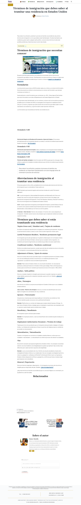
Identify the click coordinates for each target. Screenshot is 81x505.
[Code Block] (34, 467)
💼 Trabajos (23, 1)
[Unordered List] (31, 467)
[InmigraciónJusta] (10, 1)
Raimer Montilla (45, 16)
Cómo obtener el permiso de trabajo (46, 151)
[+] (39, 467)
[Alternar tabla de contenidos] (61, 46)
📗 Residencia (31, 1)
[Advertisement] (40, 26)
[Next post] (62, 423)
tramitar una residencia (28, 410)
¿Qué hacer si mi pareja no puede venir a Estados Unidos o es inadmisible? (51, 423)
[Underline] (26, 467)
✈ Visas (66, 1)
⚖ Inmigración (49, 1)
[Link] (36, 467)
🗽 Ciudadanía (59, 1)
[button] (71, 1)
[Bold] (23, 467)
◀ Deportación (40, 1)
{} (37, 467)
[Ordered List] (29, 467)
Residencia (10, 4)
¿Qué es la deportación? (47, 367)
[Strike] (28, 467)
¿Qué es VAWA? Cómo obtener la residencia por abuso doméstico (31, 423)
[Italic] (24, 467)
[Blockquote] (33, 467)
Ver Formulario (32, 143)
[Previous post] (19, 423)
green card (20, 410)
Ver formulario (21, 164)
